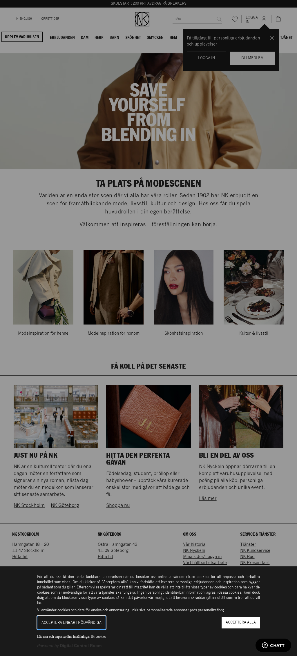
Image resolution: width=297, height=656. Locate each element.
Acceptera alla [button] (241, 622)
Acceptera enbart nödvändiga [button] (71, 622)
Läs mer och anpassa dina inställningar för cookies (71, 637)
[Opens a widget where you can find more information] (273, 646)
